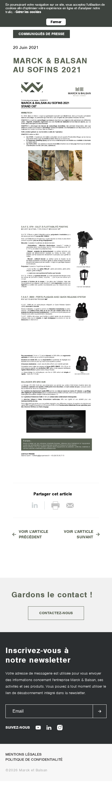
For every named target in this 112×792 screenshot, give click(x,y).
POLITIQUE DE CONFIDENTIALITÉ (34, 759)
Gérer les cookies (28, 12)
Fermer (56, 22)
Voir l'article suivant (78, 534)
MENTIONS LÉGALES (23, 754)
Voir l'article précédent (33, 534)
